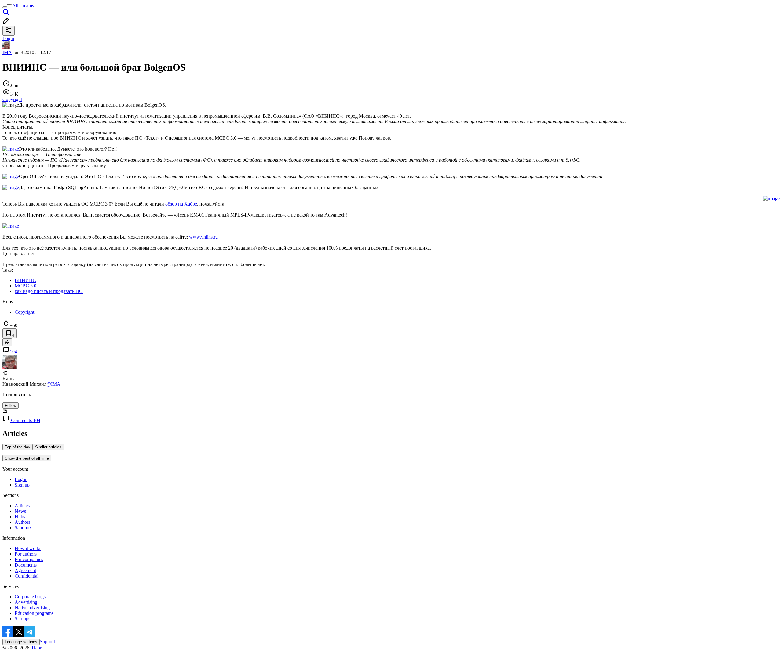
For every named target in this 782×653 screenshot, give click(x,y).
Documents (26, 564)
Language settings (21, 642)
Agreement (25, 570)
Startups (22, 618)
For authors (26, 553)
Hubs (20, 516)
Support (47, 641)
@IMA (53, 384)
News (20, 511)
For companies (29, 559)
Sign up (22, 484)
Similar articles (48, 447)
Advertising (26, 602)
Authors (22, 522)
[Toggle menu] (4, 7)
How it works (28, 548)
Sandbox (23, 527)
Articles (22, 505)
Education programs (34, 613)
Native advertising (32, 607)
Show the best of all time (27, 458)
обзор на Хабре (181, 203)
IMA (7, 52)
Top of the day (17, 447)
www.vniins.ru (203, 236)
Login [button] (8, 38)
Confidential (26, 575)
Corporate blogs (30, 596)
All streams (23, 5)
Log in (21, 479)
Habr (36, 647)
